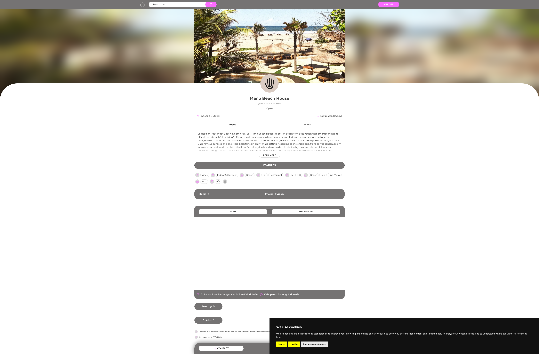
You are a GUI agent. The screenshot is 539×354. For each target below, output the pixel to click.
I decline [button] (294, 344)
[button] (232, 125)
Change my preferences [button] (314, 344)
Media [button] (307, 124)
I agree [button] (281, 344)
